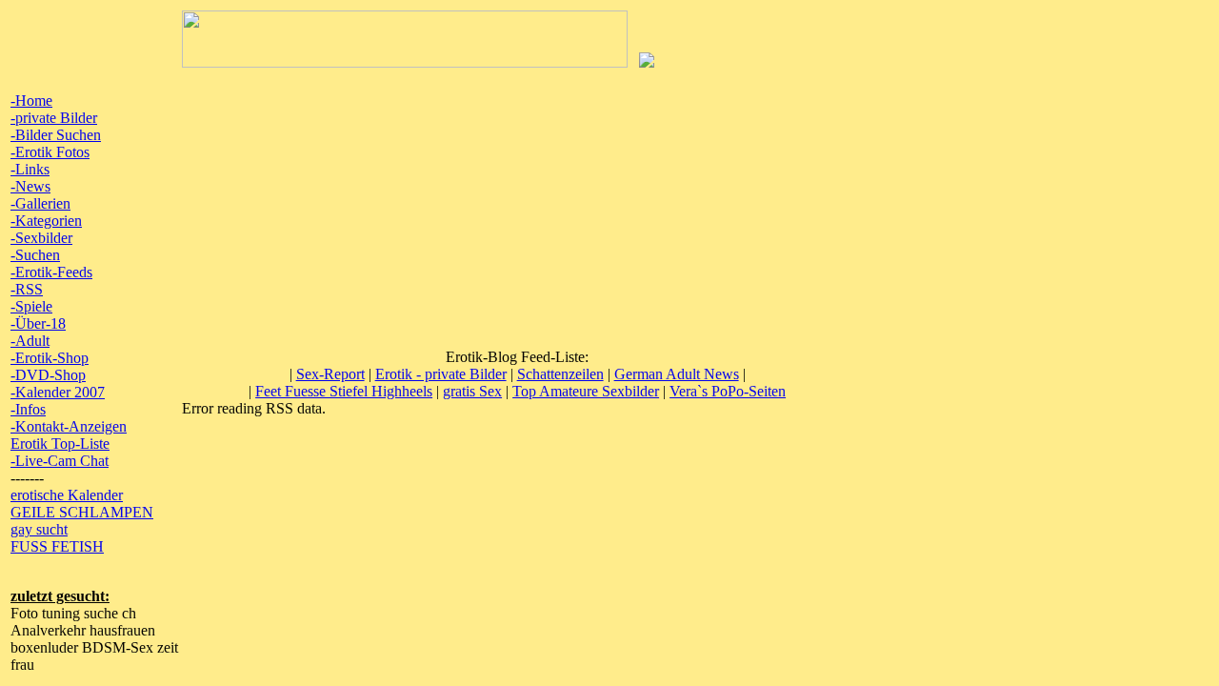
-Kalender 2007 (57, 392)
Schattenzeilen (560, 374)
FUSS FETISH (57, 546)
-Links (30, 169)
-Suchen (35, 255)
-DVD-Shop (48, 375)
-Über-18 (38, 323)
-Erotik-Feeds (51, 272)
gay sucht (39, 529)
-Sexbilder (41, 238)
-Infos (28, 409)
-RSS (26, 289)
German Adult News (676, 374)
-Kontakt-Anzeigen (68, 426)
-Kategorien (46, 220)
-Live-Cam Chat (59, 461)
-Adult (30, 341)
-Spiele (31, 306)
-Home (31, 100)
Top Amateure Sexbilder (585, 391)
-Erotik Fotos (50, 152)
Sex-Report (330, 374)
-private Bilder (53, 118)
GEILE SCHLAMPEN (81, 512)
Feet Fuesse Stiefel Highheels (343, 391)
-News (30, 186)
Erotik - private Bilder (441, 374)
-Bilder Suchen (55, 135)
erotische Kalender (66, 495)
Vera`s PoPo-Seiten (727, 391)
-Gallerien (40, 203)
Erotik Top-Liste (60, 443)
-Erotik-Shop (49, 358)
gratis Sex (472, 391)
